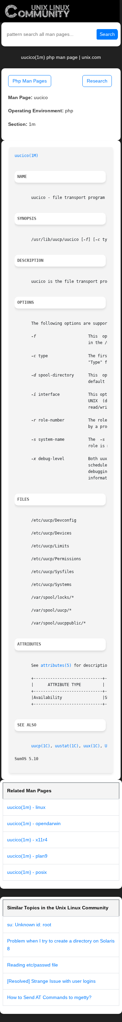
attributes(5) (56, 665)
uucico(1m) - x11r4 (27, 839)
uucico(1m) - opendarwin (34, 823)
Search (107, 34)
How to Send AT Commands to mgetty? (49, 997)
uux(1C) (91, 746)
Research (97, 81)
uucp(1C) (40, 746)
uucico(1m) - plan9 (27, 856)
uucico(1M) (26, 155)
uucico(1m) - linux (26, 807)
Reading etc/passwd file (32, 965)
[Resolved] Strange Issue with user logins (51, 981)
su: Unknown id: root (29, 924)
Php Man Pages (30, 81)
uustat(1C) (67, 746)
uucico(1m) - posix (27, 872)
